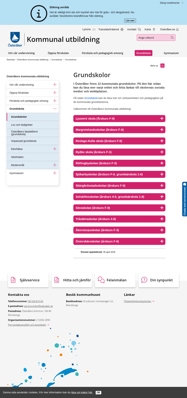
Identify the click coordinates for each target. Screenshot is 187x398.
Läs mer (131, 21)
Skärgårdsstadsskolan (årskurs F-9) (100, 185)
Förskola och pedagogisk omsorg (102, 53)
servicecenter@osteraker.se (38, 306)
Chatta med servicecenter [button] (184, 200)
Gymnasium (171, 53)
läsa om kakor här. (82, 392)
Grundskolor (71, 59)
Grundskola (143, 53)
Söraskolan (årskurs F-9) (93, 207)
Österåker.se (168, 29)
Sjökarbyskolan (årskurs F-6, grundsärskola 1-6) (109, 174)
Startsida (11, 59)
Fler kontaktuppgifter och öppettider (27, 324)
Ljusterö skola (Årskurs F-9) (95, 118)
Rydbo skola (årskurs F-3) (94, 152)
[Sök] (172, 37)
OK (98, 392)
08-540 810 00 (35, 301)
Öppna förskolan (58, 53)
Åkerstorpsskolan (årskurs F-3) (97, 230)
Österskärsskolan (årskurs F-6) (97, 241)
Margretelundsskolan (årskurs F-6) (100, 129)
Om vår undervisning (21, 53)
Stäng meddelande (170, 3)
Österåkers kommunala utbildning (33, 59)
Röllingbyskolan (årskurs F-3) (96, 163)
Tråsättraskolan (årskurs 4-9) (96, 219)
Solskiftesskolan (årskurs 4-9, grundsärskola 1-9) (110, 196)
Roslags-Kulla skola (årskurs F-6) (99, 141)
